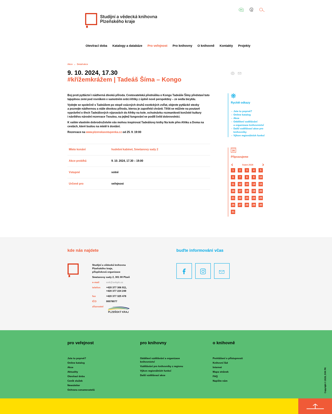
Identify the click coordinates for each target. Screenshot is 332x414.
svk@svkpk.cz (114, 282)
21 (233, 198)
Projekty (244, 45)
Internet (217, 367)
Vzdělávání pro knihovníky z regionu (161, 366)
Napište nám (220, 380)
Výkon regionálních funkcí (249, 135)
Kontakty (226, 45)
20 (260, 191)
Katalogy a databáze (127, 45)
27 (240, 204)
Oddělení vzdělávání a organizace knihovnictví (248, 123)
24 (253, 198)
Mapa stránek (221, 371)
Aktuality (72, 371)
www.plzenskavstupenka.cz (104, 132)
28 (247, 204)
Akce (70, 64)
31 (233, 211)
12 (240, 184)
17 (240, 191)
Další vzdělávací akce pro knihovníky (248, 130)
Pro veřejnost (157, 45)
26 (233, 204)
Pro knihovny (182, 45)
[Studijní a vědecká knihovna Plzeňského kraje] (120, 20)
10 (260, 177)
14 (253, 184)
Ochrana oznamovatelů (81, 389)
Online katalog (242, 114)
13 (247, 184)
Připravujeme (239, 156)
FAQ (215, 376)
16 (233, 191)
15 (260, 184)
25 (260, 198)
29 (253, 204)
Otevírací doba (96, 45)
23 (247, 198)
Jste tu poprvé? (242, 111)
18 (247, 191)
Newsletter (73, 385)
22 (240, 198)
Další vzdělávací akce (152, 375)
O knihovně (205, 45)
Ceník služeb (75, 380)
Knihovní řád (220, 362)
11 (233, 184)
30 (260, 204)
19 (253, 191)
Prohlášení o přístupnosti (228, 358)
